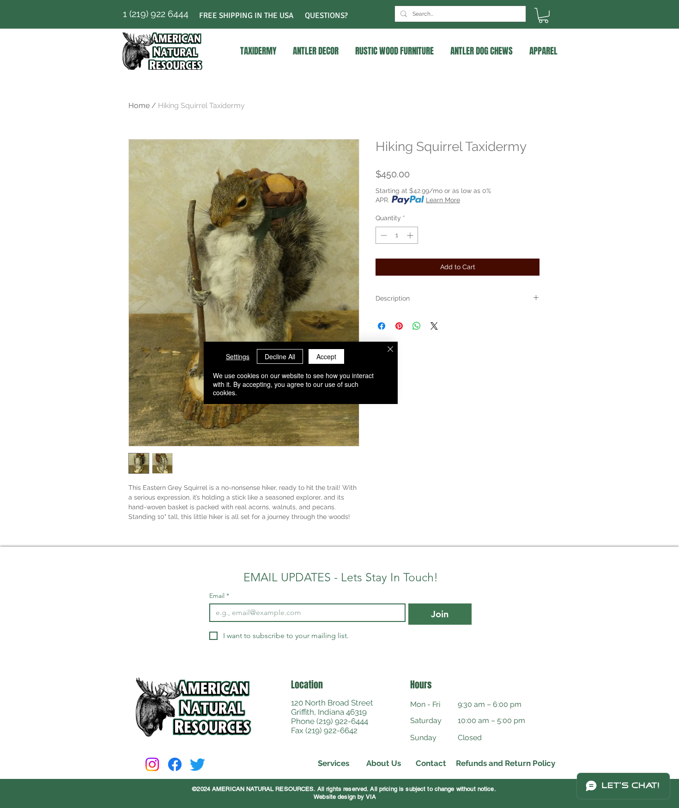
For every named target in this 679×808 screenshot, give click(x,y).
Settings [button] (237, 356)
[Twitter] (197, 764)
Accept (326, 356)
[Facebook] (175, 764)
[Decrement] (382, 235)
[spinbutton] (396, 235)
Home (139, 105)
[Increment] (411, 235)
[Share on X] (434, 326)
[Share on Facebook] (381, 326)
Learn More (443, 200)
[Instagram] (152, 764)
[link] (543, 15)
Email (219, 596)
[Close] (390, 350)
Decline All (280, 356)
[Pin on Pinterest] (399, 326)
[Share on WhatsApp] (416, 326)
